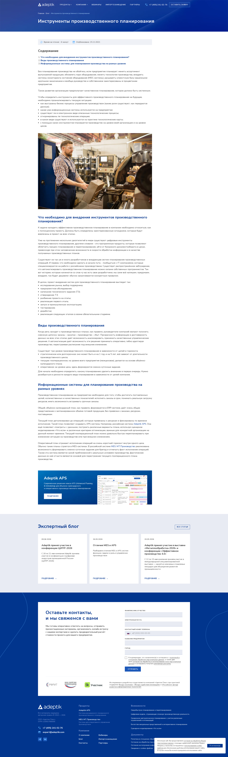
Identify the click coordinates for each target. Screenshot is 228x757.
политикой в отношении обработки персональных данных (154, 658)
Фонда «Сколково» (126, 685)
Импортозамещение (108, 739)
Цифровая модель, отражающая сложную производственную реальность (160, 714)
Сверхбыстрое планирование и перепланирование (151, 710)
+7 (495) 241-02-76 (158, 4)
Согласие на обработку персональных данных (149, 742)
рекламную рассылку (162, 664)
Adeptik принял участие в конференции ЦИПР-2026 (57, 547)
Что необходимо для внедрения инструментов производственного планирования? (85, 57)
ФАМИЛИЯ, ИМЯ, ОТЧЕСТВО (135, 611)
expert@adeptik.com (53, 732)
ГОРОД (127, 648)
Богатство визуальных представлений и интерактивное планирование (159, 724)
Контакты (83, 743)
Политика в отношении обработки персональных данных (153, 739)
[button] (179, 4)
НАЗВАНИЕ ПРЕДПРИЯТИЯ (134, 639)
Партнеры (103, 743)
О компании (84, 735)
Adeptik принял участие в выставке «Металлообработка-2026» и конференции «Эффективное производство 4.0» (165, 549)
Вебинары (103, 735)
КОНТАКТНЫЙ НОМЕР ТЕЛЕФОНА (137, 629)
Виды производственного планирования (62, 60)
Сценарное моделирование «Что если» (146, 728)
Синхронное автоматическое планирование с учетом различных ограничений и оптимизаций (156, 719)
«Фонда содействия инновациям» (147, 685)
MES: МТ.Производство (123, 446)
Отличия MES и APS (104, 545)
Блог (48, 13)
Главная (41, 13)
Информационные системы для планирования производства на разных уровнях (83, 63)
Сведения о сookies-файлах (142, 748)
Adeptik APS (139, 423)
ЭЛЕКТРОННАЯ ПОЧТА (133, 620)
